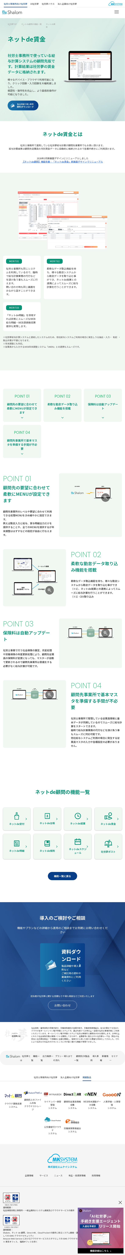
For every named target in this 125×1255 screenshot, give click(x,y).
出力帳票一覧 (47, 1058)
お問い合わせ (62, 1005)
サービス (43, 1175)
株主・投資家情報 (77, 1175)
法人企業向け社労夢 (67, 3)
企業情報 (29, 1175)
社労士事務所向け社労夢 (15, 3)
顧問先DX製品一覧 (81, 1058)
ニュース (58, 1175)
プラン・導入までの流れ (62, 1058)
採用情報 (96, 1175)
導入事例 (94, 1058)
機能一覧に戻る (62, 876)
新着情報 (104, 1058)
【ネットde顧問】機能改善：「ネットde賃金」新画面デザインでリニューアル (62, 161)
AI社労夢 (34, 3)
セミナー (113, 1058)
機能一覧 (35, 1058)
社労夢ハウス (48, 3)
